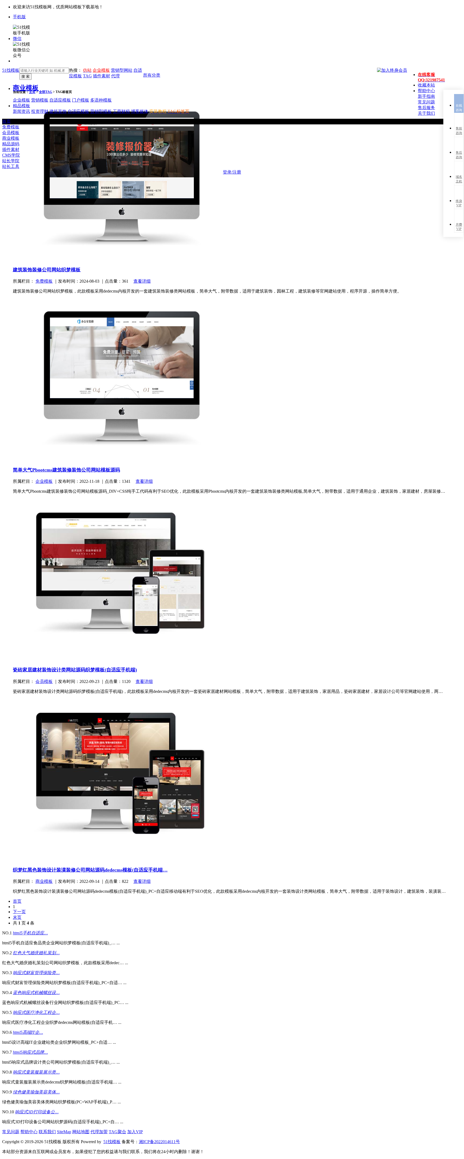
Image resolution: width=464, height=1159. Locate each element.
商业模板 (26, 87)
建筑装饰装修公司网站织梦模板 (47, 269)
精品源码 (10, 144)
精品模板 (21, 105)
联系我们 (47, 1131)
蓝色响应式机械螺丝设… (36, 992)
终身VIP (459, 203)
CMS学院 (11, 155)
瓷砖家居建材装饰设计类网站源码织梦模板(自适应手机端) (75, 669)
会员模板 (10, 132)
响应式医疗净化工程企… (36, 1012)
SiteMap (64, 1131)
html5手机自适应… (30, 933)
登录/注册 (232, 172)
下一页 (19, 911)
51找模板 (10, 70)
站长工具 (10, 166)
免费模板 (10, 127)
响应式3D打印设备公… (37, 1112)
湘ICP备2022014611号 (159, 1141)
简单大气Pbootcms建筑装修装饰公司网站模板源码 (66, 470)
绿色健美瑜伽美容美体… (36, 1092)
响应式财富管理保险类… (36, 972)
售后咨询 (459, 155)
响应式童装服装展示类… (36, 1072)
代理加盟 (99, 1131)
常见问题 (10, 1131)
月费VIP (459, 227)
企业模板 (101, 70)
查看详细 (142, 281)
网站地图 (80, 1131)
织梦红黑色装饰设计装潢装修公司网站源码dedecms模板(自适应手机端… (90, 870)
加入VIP (135, 1131)
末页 (17, 917)
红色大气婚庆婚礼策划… (36, 953)
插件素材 (10, 149)
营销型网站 (121, 70)
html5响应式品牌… (30, 1052)
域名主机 (459, 179)
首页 (6, 121)
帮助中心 (29, 1131)
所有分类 (151, 75)
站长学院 (10, 161)
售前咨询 (459, 131)
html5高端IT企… (28, 1032)
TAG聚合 (117, 1131)
